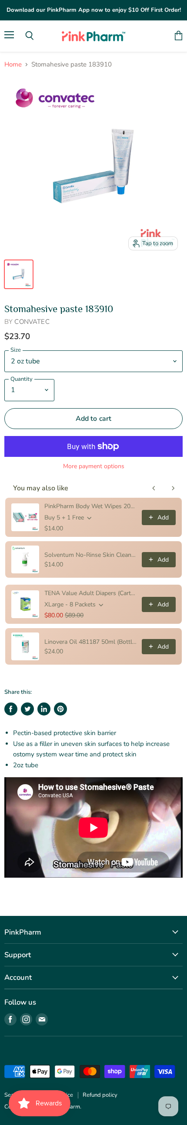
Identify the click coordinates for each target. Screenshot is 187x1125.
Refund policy (100, 1095)
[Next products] (173, 488)
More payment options (93, 466)
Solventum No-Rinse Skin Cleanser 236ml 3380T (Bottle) (90, 555)
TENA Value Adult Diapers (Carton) (90, 593)
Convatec (31, 321)
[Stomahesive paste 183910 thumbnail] (19, 274)
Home (13, 64)
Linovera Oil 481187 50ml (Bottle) (90, 642)
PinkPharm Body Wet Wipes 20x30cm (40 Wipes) (90, 506)
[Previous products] (154, 488)
